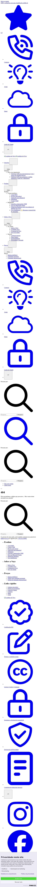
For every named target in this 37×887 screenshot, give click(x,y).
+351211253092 (22, 538)
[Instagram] (20, 814)
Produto (6, 183)
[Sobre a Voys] (16, 215)
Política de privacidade (27, 874)
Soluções (6, 162)
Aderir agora (7, 485)
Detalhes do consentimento (8, 874)
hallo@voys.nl (5, 538)
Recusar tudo (18, 882)
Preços (6, 245)
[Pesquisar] (18, 431)
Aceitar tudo (18, 878)
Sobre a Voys (8, 217)
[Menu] (1, 488)
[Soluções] (13, 161)
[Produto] (13, 182)
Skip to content (5, 1)
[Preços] (12, 244)
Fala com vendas (8, 483)
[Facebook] (20, 842)
